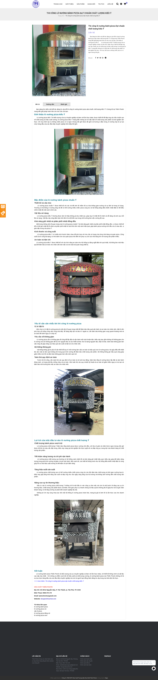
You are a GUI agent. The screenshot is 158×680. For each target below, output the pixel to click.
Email (2, 208)
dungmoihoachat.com (48, 599)
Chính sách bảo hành (85, 665)
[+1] (103, 58)
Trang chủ (58, 4)
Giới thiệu (70, 4)
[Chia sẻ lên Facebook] (95, 58)
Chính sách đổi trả (85, 663)
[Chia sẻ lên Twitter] (98, 58)
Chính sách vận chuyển (86, 661)
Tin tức (101, 4)
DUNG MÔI (91, 4)
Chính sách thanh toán (86, 659)
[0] (124, 4)
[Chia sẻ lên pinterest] (100, 58)
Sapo (106, 678)
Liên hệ (110, 4)
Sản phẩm (80, 4)
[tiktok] (105, 58)
